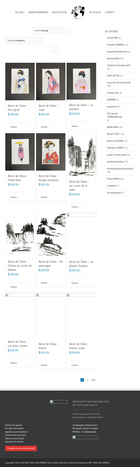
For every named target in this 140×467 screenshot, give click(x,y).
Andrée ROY (112, 37)
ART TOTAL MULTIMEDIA (98, 462)
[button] (120, 12)
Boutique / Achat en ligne (85, 428)
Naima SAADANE (115, 141)
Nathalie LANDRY (115, 147)
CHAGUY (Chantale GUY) (118, 65)
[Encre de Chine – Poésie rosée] (81, 316)
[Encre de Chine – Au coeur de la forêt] (81, 154)
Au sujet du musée (14, 428)
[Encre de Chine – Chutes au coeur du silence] (20, 234)
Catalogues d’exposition (85, 425)
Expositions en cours (15, 435)
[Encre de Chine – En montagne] (50, 234)
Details (13, 127)
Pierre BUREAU (114, 178)
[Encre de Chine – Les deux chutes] (20, 314)
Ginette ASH (112, 92)
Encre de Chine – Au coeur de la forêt (79, 185)
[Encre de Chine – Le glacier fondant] (81, 234)
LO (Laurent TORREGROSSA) (114, 115)
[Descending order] (66, 31)
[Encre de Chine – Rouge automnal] (50, 151)
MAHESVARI (112, 127)
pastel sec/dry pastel (117, 154)
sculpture (111, 185)
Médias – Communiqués (84, 431)
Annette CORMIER (115, 44)
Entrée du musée (13, 425)
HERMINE (111, 99)
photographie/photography (120, 168)
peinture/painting (115, 161)
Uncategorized (114, 192)
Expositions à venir (14, 438)
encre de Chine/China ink (119, 82)
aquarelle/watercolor (117, 51)
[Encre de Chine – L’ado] (50, 81)
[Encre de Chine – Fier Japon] (20, 81)
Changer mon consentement (21, 448)
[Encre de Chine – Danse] (50, 316)
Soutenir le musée (14, 441)
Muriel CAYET (113, 134)
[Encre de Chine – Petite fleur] (20, 151)
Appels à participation (16, 431)
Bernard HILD (113, 58)
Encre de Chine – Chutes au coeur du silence (20, 265)
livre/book (112, 106)
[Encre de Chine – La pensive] (81, 81)
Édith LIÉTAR (113, 75)
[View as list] (54, 49)
